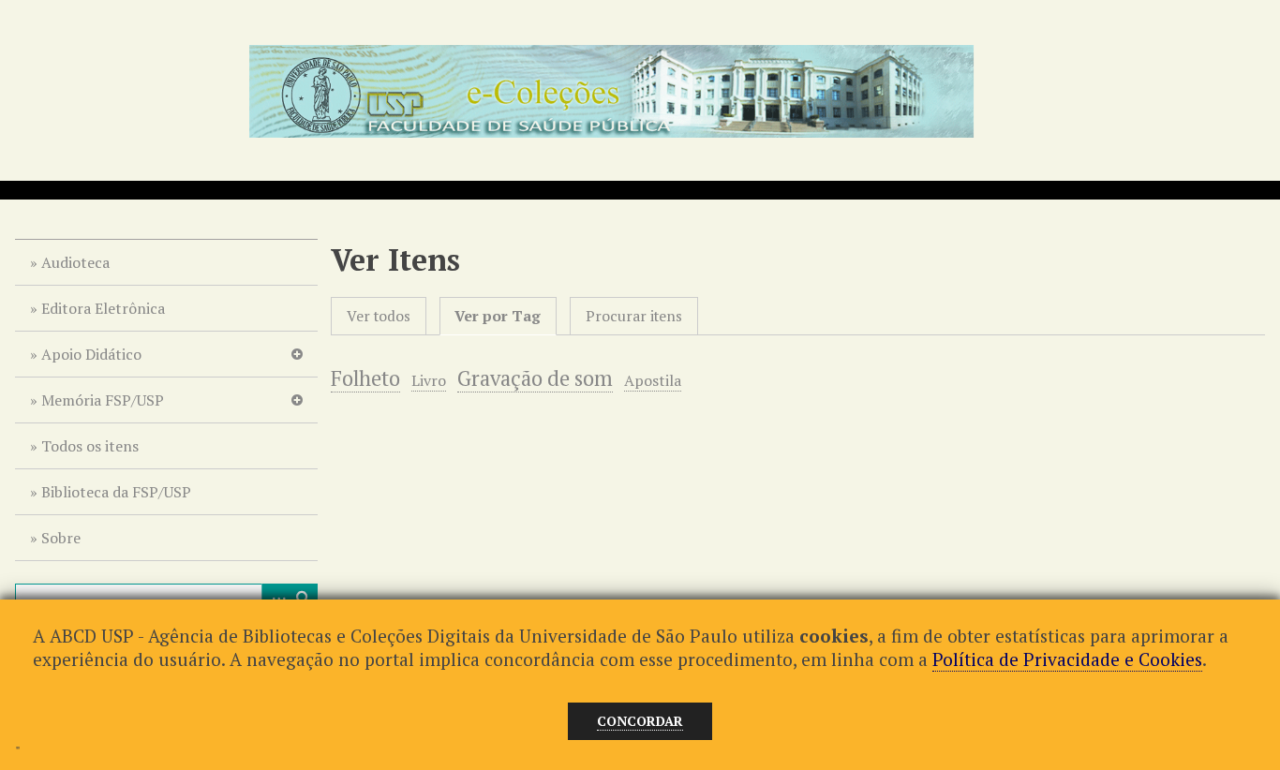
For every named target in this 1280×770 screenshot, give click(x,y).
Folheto (365, 378)
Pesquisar (304, 598)
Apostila (652, 380)
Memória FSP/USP (102, 400)
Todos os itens (90, 446)
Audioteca (75, 262)
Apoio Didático (91, 354)
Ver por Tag (497, 316)
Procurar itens (634, 316)
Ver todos (378, 316)
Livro (428, 380)
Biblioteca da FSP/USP (116, 491)
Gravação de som (535, 378)
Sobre (61, 537)
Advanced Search (275, 598)
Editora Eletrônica (103, 308)
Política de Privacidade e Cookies (1067, 659)
